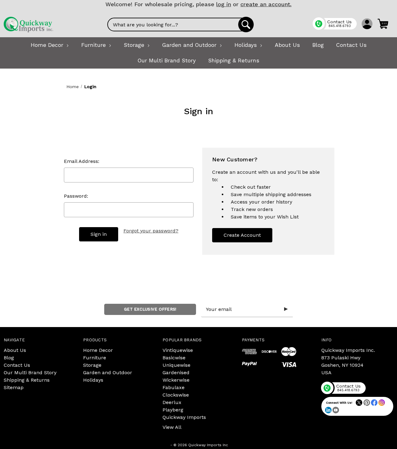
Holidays (93, 380)
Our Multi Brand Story (30, 372)
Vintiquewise (178, 350)
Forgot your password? (150, 231)
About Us (15, 350)
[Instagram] (381, 402)
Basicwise (174, 358)
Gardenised (176, 372)
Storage (92, 365)
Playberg (173, 410)
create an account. (266, 4)
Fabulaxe (174, 387)
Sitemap (14, 387)
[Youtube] (335, 410)
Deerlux (172, 402)
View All (172, 427)
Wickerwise (176, 380)
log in (223, 4)
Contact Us (17, 365)
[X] (359, 402)
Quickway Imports (184, 417)
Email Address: (81, 161)
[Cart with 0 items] (382, 23)
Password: (76, 196)
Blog (9, 358)
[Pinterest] (367, 402)
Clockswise (176, 395)
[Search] (246, 24)
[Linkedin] (328, 410)
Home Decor (98, 350)
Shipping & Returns (27, 380)
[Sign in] (367, 23)
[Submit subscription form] (286, 309)
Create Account (242, 235)
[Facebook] (374, 402)
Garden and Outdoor (107, 372)
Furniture (94, 358)
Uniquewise (176, 365)
